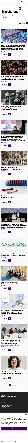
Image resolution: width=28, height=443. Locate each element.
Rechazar (14, 432)
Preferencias (14, 436)
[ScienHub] (8, 396)
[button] (26, 414)
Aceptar (14, 428)
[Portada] (5, 2)
